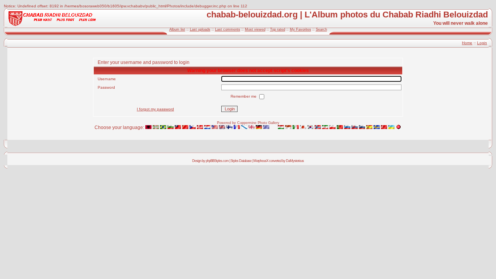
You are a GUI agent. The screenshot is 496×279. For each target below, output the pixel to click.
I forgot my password (155, 109)
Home (467, 43)
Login (482, 43)
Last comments (227, 29)
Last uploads (200, 29)
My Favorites (300, 29)
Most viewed (255, 29)
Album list (177, 29)
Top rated (277, 29)
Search (321, 29)
